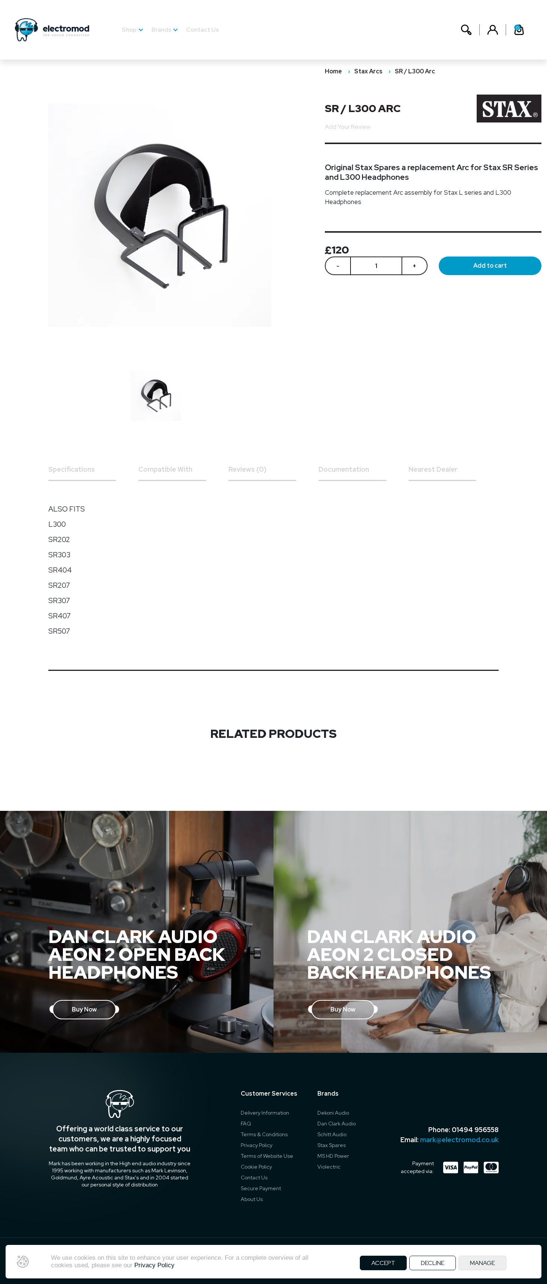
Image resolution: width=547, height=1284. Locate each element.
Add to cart (490, 266)
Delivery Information (265, 1112)
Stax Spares (331, 1145)
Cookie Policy (256, 1166)
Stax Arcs (368, 71)
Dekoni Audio (333, 1112)
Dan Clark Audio (336, 1123)
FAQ (246, 1123)
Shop (129, 30)
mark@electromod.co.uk (459, 1139)
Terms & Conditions (264, 1134)
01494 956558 (475, 1129)
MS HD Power (333, 1156)
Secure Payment (261, 1188)
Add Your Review (347, 127)
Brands (161, 30)
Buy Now (84, 1009)
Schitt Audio (331, 1134)
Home (333, 71)
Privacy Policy (256, 1145)
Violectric (328, 1166)
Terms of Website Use (267, 1156)
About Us (252, 1199)
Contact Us (202, 30)
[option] (159, 395)
